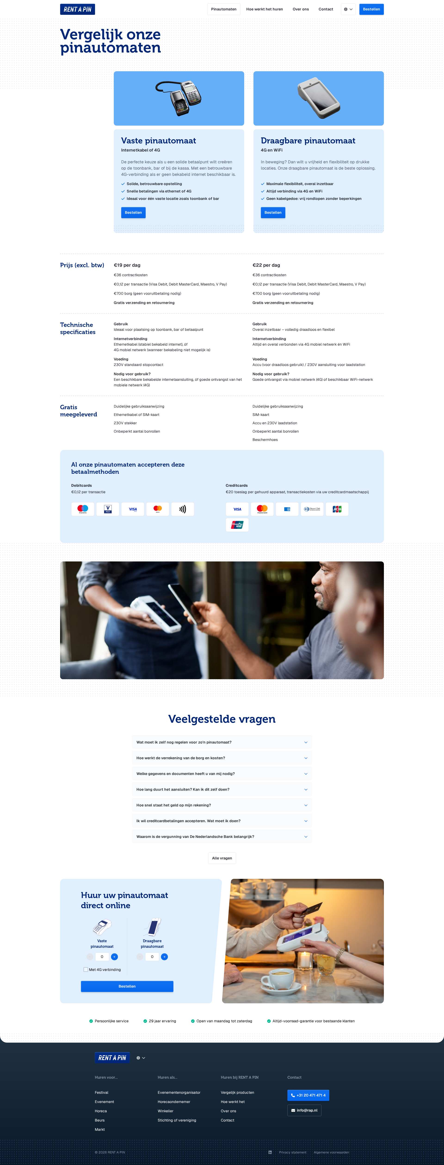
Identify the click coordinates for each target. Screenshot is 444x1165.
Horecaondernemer (174, 1101)
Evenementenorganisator (179, 1092)
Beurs (100, 1120)
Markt (100, 1129)
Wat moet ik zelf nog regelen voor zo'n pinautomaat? (183, 742)
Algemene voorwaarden (331, 1152)
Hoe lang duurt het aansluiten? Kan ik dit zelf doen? (182, 789)
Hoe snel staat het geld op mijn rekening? (173, 805)
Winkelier (165, 1111)
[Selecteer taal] (348, 9)
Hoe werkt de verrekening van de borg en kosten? (180, 758)
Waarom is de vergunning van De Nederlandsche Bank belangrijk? (195, 836)
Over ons (301, 9)
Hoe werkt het (233, 1101)
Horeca (101, 1111)
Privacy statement (292, 1152)
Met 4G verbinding (104, 969)
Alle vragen (222, 858)
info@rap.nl (307, 1110)
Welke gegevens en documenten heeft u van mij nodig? (185, 773)
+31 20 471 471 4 (311, 1095)
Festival (101, 1092)
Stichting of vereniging (177, 1120)
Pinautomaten (224, 9)
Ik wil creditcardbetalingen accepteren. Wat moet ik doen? (188, 820)
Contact (326, 9)
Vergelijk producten (237, 1092)
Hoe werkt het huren (264, 9)
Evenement (104, 1101)
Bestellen (371, 9)
